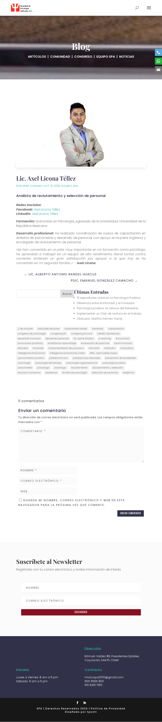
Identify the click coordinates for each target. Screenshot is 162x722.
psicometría (25, 367)
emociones (122, 338)
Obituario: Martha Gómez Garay (99, 319)
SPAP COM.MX (32, 186)
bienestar (97, 328)
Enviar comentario (130, 513)
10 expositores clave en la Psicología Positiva (108, 298)
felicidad (23, 348)
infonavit (94, 348)
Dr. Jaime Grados (84, 338)
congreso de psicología (32, 333)
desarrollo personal (57, 338)
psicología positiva (113, 363)
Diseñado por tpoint (81, 712)
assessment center (75, 328)
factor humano (123, 343)
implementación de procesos (66, 348)
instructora (126, 348)
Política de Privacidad (108, 708)
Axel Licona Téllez (47, 209)
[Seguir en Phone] (158, 52)
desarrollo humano (29, 338)
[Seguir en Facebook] (77, 702)
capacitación (116, 328)
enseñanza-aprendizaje (62, 343)
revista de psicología (74, 372)
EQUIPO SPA (105, 56)
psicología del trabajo (48, 363)
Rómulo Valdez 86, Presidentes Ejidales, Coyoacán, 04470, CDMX (112, 658)
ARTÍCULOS (37, 56)
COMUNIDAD (60, 56)
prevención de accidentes (120, 358)
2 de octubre (25, 328)
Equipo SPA (70, 186)
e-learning (105, 338)
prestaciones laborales (86, 358)
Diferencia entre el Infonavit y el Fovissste (105, 303)
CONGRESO (83, 56)
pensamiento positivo (31, 358)
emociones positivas (30, 343)
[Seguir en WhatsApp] (158, 61)
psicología (24, 363)
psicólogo (60, 367)
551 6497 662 (93, 685)
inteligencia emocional (31, 353)
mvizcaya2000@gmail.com (104, 677)
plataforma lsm (58, 358)
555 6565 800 (94, 681)
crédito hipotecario (108, 333)
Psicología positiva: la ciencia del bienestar (107, 308)
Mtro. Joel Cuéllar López (103, 353)
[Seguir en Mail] (158, 69)
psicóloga (43, 367)
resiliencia (51, 372)
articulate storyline (48, 328)
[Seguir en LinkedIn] (84, 702)
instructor (109, 348)
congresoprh (58, 333)
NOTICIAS (126, 56)
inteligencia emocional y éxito (67, 353)
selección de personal (105, 372)
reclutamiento (79, 367)
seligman (128, 372)
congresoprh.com (81, 333)
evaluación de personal (95, 343)
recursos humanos (29, 372)
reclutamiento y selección (108, 367)
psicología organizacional (81, 363)
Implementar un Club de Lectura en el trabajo (109, 314)
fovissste (38, 348)
